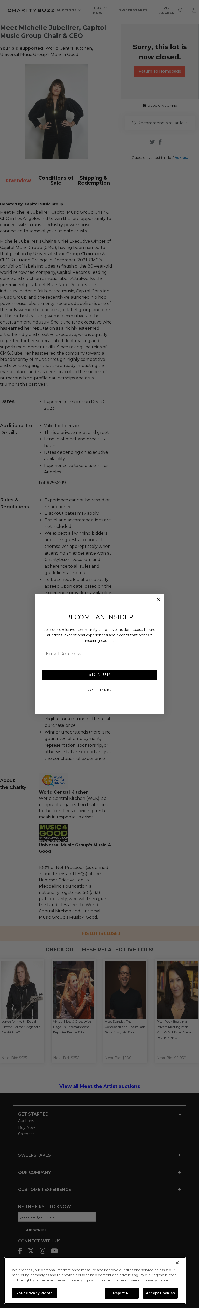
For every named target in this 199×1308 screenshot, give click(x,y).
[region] (95, 1280)
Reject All (122, 1293)
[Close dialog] (158, 599)
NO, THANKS (99, 690)
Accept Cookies (160, 1293)
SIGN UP (99, 674)
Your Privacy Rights (34, 1293)
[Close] (177, 1263)
